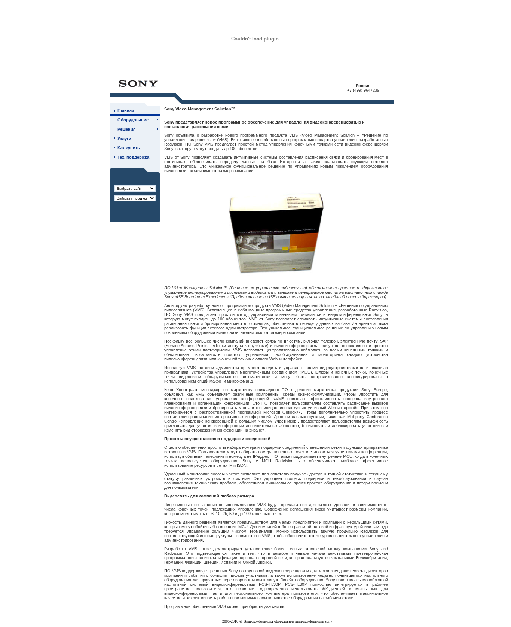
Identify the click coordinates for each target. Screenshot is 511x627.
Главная (125, 110)
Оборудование (133, 120)
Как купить (128, 148)
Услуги (124, 138)
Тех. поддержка (133, 157)
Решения (126, 129)
